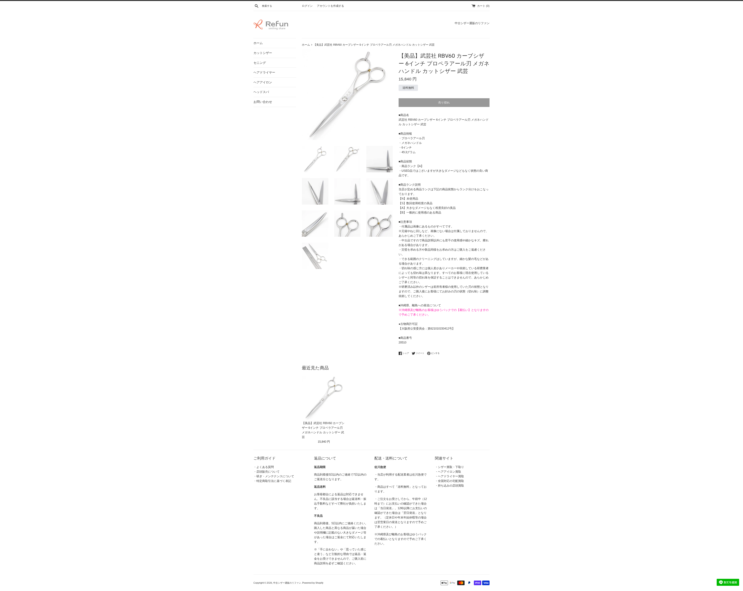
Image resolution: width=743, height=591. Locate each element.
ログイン (307, 5)
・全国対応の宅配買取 (449, 481)
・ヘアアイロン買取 (448, 471)
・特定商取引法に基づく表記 (272, 481)
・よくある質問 (263, 467)
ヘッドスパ (261, 92)
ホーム (258, 43)
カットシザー (262, 53)
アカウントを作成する (330, 5)
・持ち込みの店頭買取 (449, 485)
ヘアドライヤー (264, 72)
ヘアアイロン (262, 82)
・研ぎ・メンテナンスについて (273, 476)
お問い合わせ (262, 101)
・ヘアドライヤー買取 (449, 476)
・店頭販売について (266, 471)
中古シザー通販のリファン (287, 583)
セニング (259, 62)
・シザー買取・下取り (449, 467)
